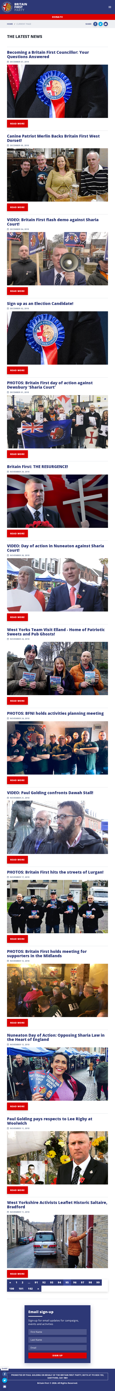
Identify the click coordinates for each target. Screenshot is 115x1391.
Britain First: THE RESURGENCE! (37, 466)
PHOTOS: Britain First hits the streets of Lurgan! (55, 872)
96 (74, 1282)
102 (30, 1288)
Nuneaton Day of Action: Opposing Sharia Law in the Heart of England (56, 1037)
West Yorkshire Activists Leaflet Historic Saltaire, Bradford (57, 1204)
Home (10, 24)
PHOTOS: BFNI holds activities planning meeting (55, 713)
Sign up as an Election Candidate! (40, 303)
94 (59, 1282)
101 (21, 1288)
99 (98, 1282)
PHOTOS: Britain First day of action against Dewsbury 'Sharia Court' (50, 385)
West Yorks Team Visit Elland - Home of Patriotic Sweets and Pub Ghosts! (56, 632)
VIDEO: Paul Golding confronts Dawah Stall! (50, 792)
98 (90, 1282)
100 (11, 1288)
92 (44, 1282)
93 (51, 1282)
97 (82, 1282)
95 (67, 1282)
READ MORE (17, 123)
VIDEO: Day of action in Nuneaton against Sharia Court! (55, 548)
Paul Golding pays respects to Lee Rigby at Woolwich (49, 1121)
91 (36, 1282)
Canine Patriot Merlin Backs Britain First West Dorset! (53, 138)
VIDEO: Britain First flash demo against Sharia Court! (53, 222)
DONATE (57, 16)
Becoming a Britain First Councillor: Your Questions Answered (48, 54)
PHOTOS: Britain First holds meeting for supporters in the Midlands (47, 953)
